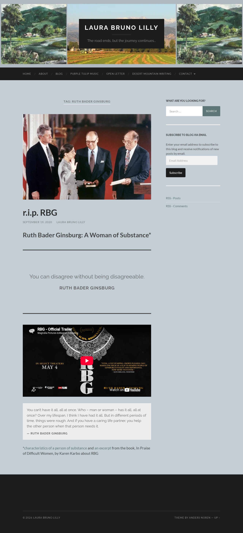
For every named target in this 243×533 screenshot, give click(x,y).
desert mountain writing (151, 73)
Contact (185, 73)
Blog (59, 73)
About (43, 73)
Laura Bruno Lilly (122, 27)
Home (27, 73)
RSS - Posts (173, 198)
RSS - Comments (177, 206)
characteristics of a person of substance (55, 448)
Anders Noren (200, 517)
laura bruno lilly (71, 222)
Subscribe (175, 172)
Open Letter (115, 73)
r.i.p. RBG (40, 212)
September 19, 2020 (37, 222)
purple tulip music (84, 73)
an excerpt (103, 448)
